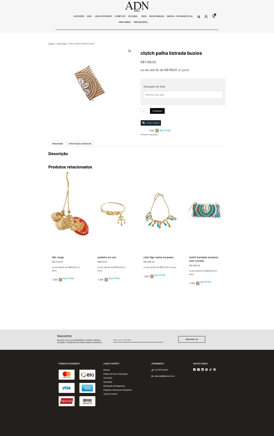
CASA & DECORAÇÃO (103, 16)
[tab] (57, 144)
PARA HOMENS (125, 22)
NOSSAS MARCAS (156, 16)
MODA (144, 16)
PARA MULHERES (141, 22)
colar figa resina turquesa (158, 257)
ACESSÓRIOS (79, 16)
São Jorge (58, 257)
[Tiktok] (210, 369)
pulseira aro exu (107, 257)
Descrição (57, 143)
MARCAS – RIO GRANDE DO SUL (180, 16)
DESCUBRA (132, 16)
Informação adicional (80, 143)
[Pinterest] (214, 369)
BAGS (89, 16)
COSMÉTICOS (120, 16)
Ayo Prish (165, 130)
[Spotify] (206, 369)
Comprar (157, 111)
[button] (198, 16)
